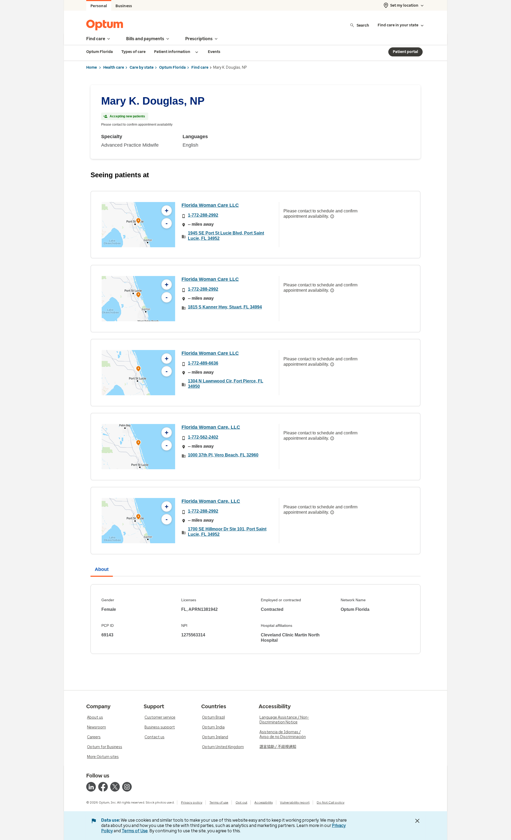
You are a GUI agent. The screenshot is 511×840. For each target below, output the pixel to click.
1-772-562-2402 (203, 437)
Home (91, 67)
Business (124, 6)
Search (363, 25)
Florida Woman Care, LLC (211, 427)
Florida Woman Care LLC (210, 205)
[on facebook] (103, 787)
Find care (199, 67)
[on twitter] (115, 787)
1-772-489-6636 (203, 363)
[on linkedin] (91, 787)
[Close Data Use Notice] (417, 821)
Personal (98, 6)
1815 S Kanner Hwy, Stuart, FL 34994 (225, 307)
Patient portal (405, 52)
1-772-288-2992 (203, 215)
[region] (138, 224)
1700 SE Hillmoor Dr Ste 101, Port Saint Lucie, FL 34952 (227, 532)
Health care (113, 67)
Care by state (142, 67)
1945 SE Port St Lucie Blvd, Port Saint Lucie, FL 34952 (226, 236)
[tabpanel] (255, 619)
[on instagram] (127, 787)
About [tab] (102, 569)
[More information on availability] (332, 216)
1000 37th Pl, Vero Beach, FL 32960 (223, 455)
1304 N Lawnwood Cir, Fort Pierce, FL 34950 (225, 384)
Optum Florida (172, 67)
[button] (138, 221)
